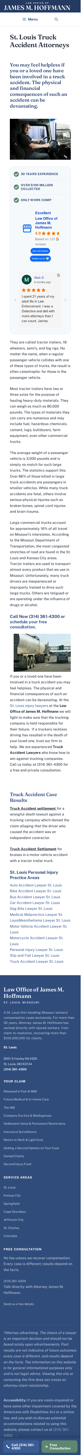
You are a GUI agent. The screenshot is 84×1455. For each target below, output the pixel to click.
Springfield (11, 1203)
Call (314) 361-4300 (23, 1446)
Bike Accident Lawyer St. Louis (35, 891)
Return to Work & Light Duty (23, 1140)
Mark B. (39, 277)
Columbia (10, 1236)
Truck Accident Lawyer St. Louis (36, 961)
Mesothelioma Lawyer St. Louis (44, 920)
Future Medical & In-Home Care (26, 1099)
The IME (9, 1107)
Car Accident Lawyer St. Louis (35, 903)
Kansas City (12, 1195)
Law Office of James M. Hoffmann (46, 223)
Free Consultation (60, 1446)
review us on (38, 258)
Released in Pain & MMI (20, 1091)
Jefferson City (14, 1219)
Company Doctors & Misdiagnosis (28, 1115)
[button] (56, 19)
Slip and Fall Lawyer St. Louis (34, 955)
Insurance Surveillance (20, 1132)
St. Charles (11, 1228)
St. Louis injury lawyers (29, 706)
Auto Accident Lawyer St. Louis (36, 885)
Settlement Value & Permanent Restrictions (34, 1123)
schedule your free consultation (28, 624)
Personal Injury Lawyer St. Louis (36, 950)
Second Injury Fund (17, 1164)
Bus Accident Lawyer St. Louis (35, 897)
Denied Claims (14, 1156)
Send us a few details (19, 1304)
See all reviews (40, 250)
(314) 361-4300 (15, 1069)
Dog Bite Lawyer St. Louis (31, 908)
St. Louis (10, 1187)
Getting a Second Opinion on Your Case (31, 1148)
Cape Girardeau (15, 1211)
